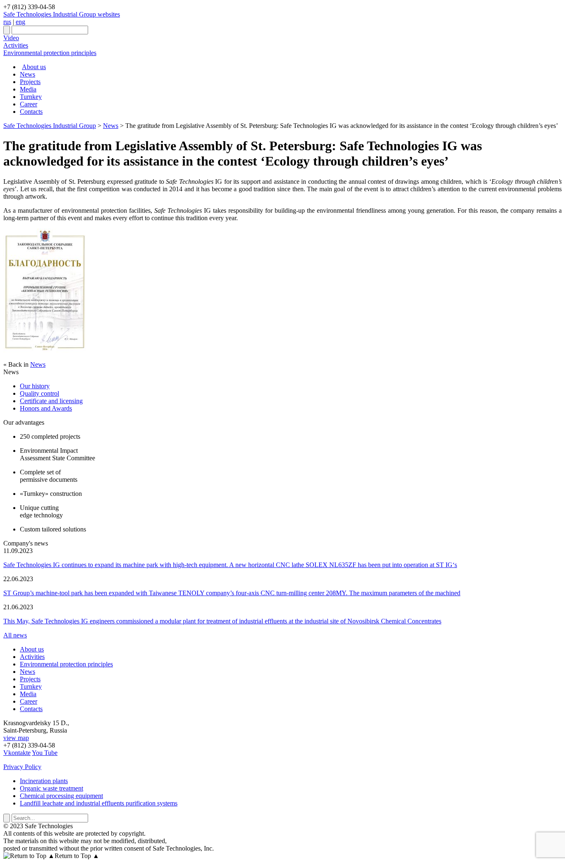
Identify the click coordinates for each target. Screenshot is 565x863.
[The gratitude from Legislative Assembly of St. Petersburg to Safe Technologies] (44, 350)
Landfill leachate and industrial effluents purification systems (98, 803)
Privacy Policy (22, 766)
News (27, 74)
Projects (30, 81)
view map (16, 737)
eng (20, 21)
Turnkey (31, 96)
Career (28, 104)
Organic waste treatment (51, 788)
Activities (15, 45)
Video (11, 37)
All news (15, 635)
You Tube (44, 752)
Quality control (39, 393)
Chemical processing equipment (61, 795)
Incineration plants (44, 780)
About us (34, 66)
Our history (35, 385)
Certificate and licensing (51, 400)
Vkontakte (17, 752)
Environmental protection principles (49, 52)
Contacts (31, 111)
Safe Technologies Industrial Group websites (61, 14)
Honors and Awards (46, 408)
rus (7, 21)
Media (28, 89)
